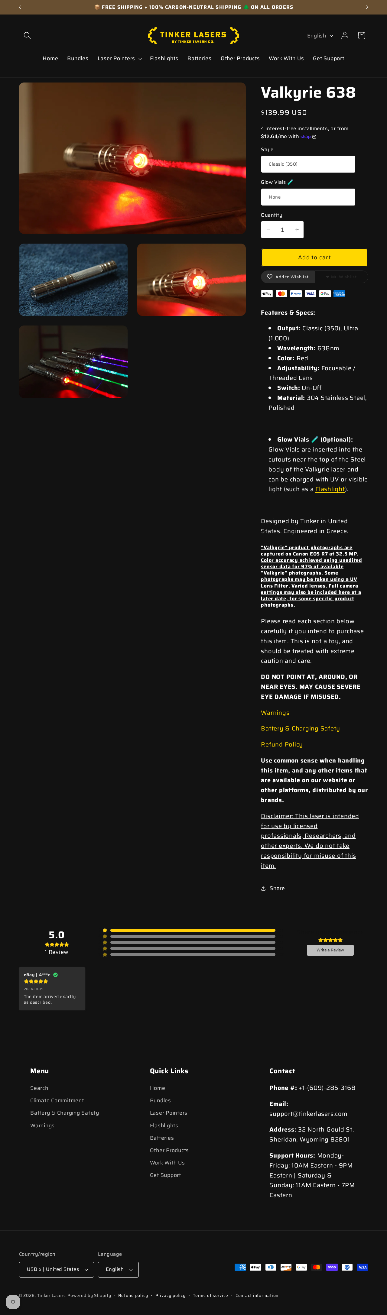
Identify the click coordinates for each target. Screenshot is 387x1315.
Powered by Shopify (89, 1295)
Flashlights (164, 1125)
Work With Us (167, 1162)
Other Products (169, 1150)
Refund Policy (282, 744)
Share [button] (277, 888)
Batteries (162, 1138)
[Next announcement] (367, 7)
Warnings (275, 712)
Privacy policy (170, 1296)
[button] (27, 35)
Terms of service (210, 1296)
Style (267, 149)
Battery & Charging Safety (300, 728)
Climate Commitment (57, 1100)
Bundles (160, 1100)
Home (157, 1088)
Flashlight (330, 489)
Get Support (165, 1175)
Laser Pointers (169, 1113)
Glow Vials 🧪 (277, 182)
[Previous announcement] (20, 7)
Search (39, 1088)
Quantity (271, 215)
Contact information (257, 1296)
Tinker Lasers (51, 1295)
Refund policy (133, 1296)
